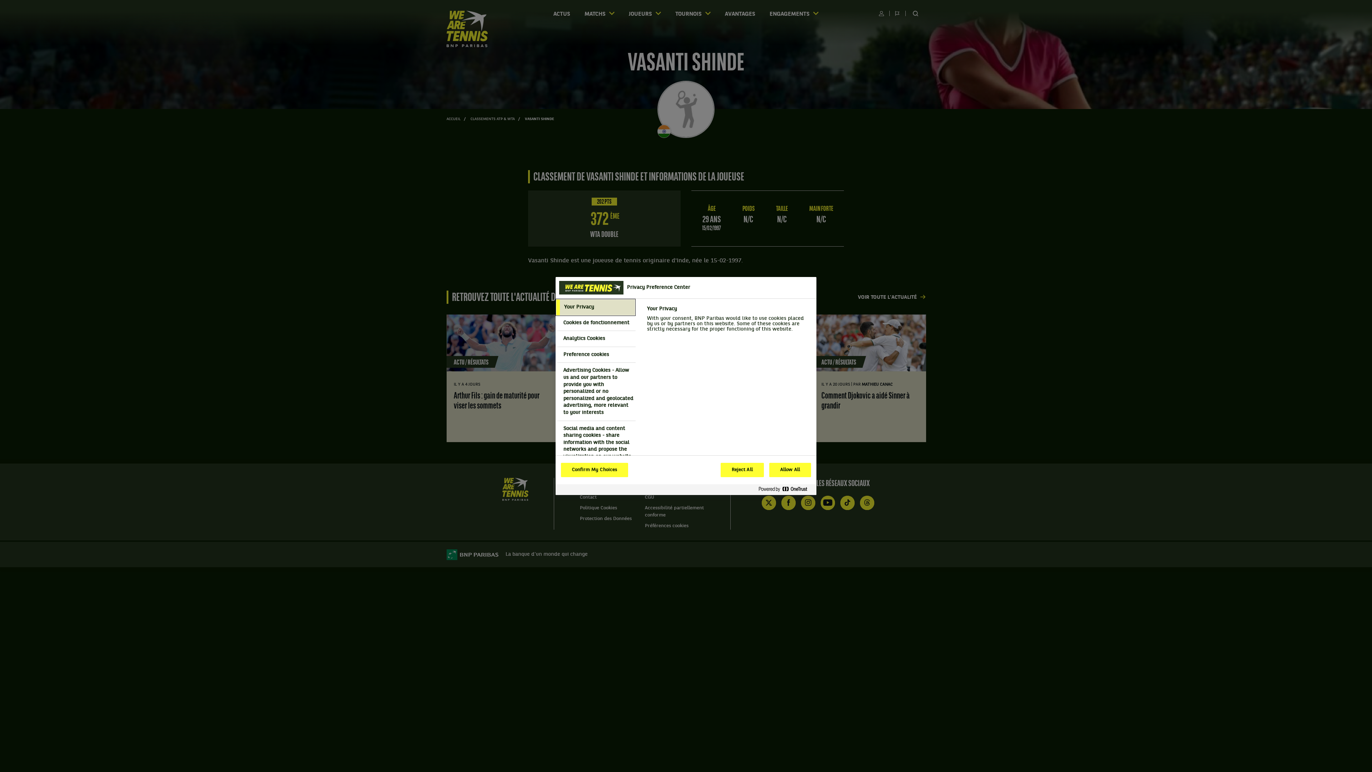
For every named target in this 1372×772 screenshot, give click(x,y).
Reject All (742, 470)
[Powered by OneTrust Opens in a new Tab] (786, 489)
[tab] (595, 307)
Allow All (790, 470)
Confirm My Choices (594, 470)
